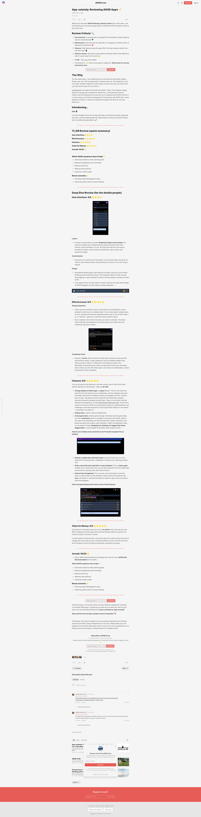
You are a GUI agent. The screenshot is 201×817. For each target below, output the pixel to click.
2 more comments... (77, 732)
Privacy (98, 806)
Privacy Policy (112, 770)
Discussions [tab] (84, 740)
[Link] (69, 33)
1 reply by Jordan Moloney (83, 707)
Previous (77, 668)
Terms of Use (108, 768)
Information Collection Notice (100, 770)
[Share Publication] (181, 2)
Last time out (76, 90)
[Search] (178, 2)
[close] (115, 746)
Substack (92, 813)
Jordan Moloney (83, 752)
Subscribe (188, 3)
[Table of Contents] (2, 408)
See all (75, 782)
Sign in (196, 3)
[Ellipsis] (128, 694)
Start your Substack (96, 809)
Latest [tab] (77, 740)
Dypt (125, 90)
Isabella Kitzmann (80, 694)
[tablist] (79, 679)
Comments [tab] (75, 679)
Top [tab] (74, 740)
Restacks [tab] (82, 679)
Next (124, 668)
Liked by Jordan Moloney (82, 696)
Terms (102, 806)
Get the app (108, 809)
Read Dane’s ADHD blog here (108, 403)
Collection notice (109, 806)
